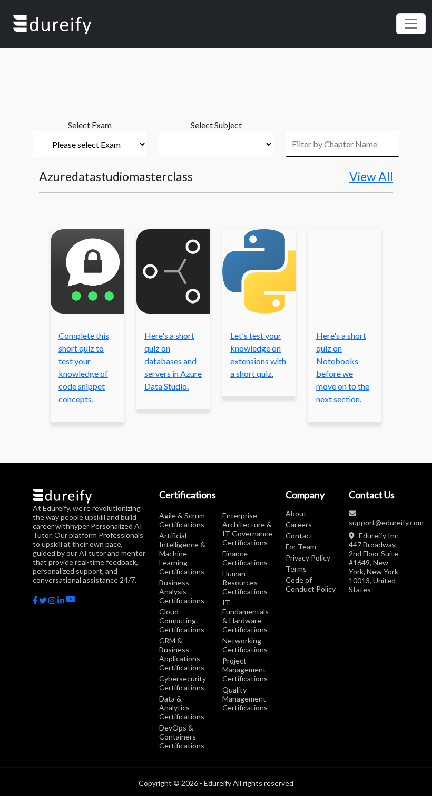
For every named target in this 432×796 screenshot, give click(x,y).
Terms (296, 568)
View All (371, 176)
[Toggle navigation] (411, 23)
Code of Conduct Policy (311, 584)
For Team (301, 546)
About (296, 513)
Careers (299, 524)
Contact (299, 535)
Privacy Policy (308, 557)
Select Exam (90, 125)
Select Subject (216, 125)
